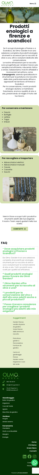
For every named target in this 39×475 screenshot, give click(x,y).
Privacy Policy (31, 466)
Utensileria (6, 428)
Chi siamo (32, 445)
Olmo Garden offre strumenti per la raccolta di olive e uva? (19, 285)
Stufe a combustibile (9, 431)
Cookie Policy (31, 463)
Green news (31, 448)
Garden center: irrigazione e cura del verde (19, 361)
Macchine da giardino (10, 412)
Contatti (33, 451)
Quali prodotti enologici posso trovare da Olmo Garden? (18, 276)
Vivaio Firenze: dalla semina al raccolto (18, 331)
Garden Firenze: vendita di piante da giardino (19, 324)
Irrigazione (6, 403)
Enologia (5, 437)
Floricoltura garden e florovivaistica (18, 340)
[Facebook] (30, 457)
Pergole (5, 419)
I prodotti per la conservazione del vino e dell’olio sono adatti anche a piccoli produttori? (19, 296)
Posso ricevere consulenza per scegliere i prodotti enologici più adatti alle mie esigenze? (19, 308)
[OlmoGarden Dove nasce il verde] (8, 3)
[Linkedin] (24, 457)
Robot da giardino (8, 400)
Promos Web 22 (23, 473)
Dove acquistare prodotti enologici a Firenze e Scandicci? (19, 251)
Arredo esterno (7, 422)
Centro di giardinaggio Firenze (17, 354)
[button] (19, 251)
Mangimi (5, 434)
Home (34, 442)
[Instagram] (34, 457)
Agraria (4, 409)
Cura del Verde (7, 406)
